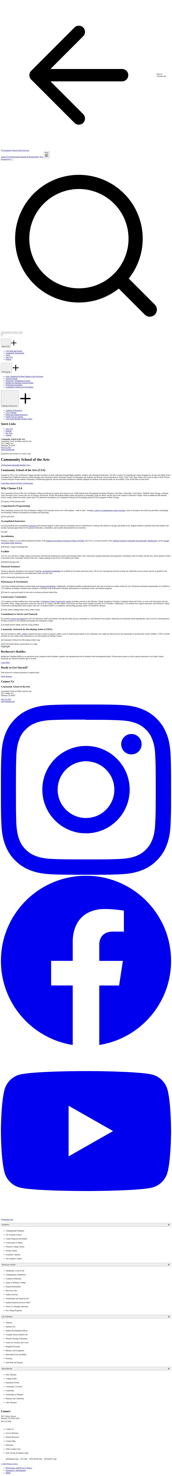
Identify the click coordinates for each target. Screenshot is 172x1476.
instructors (32, 526)
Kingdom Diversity (13, 1347)
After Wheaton (11, 1403)
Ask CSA (9, 357)
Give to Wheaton (12, 1433)
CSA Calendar (11, 413)
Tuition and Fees (12, 1295)
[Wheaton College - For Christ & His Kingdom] (7, 1220)
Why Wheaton (11, 1375)
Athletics (9, 1323)
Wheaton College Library (15, 1247)
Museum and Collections (15, 1399)
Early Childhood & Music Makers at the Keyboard (24, 376)
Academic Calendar (13, 1255)
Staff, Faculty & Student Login (17, 1453)
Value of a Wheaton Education (17, 1307)
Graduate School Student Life (17, 1335)
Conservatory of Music (14, 1243)
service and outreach (18, 619)
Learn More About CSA (10, 483)
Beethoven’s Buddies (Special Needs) (19, 383)
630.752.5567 (6, 448)
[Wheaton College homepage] (15, 150)
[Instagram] (86, 874)
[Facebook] (86, 1045)
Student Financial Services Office (18, 1303)
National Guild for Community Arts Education (130, 541)
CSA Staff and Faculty (14, 351)
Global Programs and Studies (16, 1239)
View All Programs (26, 483)
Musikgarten (152, 541)
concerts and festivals (48, 586)
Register (4, 159)
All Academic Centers (14, 1259)
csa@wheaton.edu (8, 450)
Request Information (13, 1287)
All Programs (15, 157)
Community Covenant (14, 1387)
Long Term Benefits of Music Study (19, 419)
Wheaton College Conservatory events (56, 601)
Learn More (5, 663)
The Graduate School (13, 1235)
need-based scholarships (51, 571)
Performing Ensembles (14, 385)
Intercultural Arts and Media (16, 1355)
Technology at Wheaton (14, 1395)
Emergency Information (16, 1470)
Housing (9, 1358)
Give (9, 159)
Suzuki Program (12, 379)
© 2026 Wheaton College (9, 1464)
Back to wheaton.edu (161, 75)
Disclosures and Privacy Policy (19, 1468)
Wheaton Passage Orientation (16, 1339)
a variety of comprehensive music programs (109, 510)
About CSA (5, 157)
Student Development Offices (16, 1331)
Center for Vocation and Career (17, 1343)
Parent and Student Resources (17, 415)
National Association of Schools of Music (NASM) (65, 541)
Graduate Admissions (13, 1279)
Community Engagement (15, 353)
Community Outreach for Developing (19, 387)
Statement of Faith (12, 1383)
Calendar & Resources (28, 157)
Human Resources (12, 1437)
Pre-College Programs (14, 1310)
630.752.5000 (6, 1421)
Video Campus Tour (13, 1449)
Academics (5, 1225)
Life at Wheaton (7, 1317)
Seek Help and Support (14, 1362)
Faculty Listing (11, 1251)
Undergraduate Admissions (16, 1275)
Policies (8, 359)
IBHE (8, 1473)
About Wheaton (7, 1369)
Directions (9, 1445)
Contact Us (10, 1429)
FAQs (8, 355)
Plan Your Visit (11, 1291)
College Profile (11, 1379)
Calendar (14, 465)
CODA (24, 634)
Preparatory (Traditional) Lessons (18, 381)
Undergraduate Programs (15, 1231)
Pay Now (39, 157)
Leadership (10, 1391)
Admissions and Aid (8, 1265)
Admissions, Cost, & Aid (15, 1271)
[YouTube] (86, 1216)
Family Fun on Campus (14, 417)
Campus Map (11, 1441)
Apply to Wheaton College (16, 1283)
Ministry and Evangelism (15, 1351)
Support (8, 435)
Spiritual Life (10, 1327)
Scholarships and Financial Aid (17, 1299)
